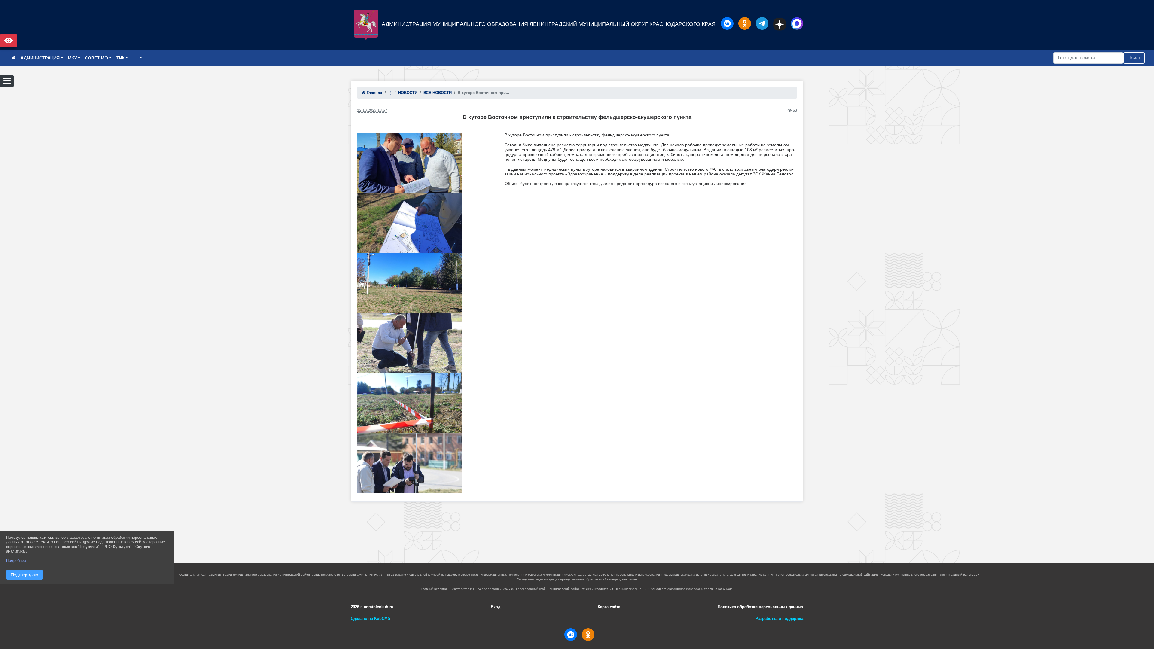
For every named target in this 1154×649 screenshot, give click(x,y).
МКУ (72, 58)
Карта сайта (609, 607)
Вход (495, 607)
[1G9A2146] (409, 343)
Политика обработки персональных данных (760, 607)
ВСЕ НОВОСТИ (437, 92)
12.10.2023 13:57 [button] (372, 110)
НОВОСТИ (407, 92)
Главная (373, 92)
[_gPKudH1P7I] (409, 163)
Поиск (1134, 57)
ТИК (120, 58)
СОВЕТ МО (96, 58)
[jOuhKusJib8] (409, 403)
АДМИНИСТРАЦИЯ (40, 58)
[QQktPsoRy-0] (409, 283)
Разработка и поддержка (779, 618)
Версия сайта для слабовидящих (8, 40)
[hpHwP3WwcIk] (409, 223)
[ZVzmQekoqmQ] (409, 463)
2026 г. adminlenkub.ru (372, 607)
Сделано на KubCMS (370, 618)
